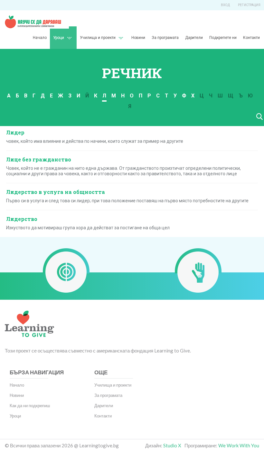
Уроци (15, 415)
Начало (40, 37)
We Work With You (238, 445)
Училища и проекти (98, 37)
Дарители (194, 37)
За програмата (165, 37)
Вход (225, 5)
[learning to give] (29, 328)
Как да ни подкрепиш (30, 405)
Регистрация (249, 5)
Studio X (172, 445)
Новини (138, 37)
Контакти (251, 37)
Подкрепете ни (223, 37)
